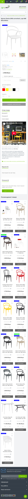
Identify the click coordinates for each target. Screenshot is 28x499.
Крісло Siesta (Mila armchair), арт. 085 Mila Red (20, 286)
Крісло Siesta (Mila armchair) (9, 161)
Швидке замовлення (14, 104)
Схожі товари (5, 119)
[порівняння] (12, 204)
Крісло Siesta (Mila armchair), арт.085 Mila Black (20, 319)
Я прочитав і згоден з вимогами (13, 478)
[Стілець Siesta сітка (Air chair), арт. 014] (7, 209)
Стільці (4, 15)
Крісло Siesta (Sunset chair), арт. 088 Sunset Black (7, 352)
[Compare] (25, 61)
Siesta (8, 65)
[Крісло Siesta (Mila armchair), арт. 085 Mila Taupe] (20, 209)
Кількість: (4, 94)
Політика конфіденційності (12, 478)
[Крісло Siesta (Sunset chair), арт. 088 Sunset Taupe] (20, 342)
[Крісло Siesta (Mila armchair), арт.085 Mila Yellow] (7, 309)
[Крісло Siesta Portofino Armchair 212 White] (7, 441)
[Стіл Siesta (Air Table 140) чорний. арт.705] (20, 408)
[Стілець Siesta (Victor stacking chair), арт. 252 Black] (7, 276)
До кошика (14, 100)
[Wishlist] (21, 61)
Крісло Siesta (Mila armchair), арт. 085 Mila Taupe (20, 220)
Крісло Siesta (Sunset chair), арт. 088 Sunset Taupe (20, 352)
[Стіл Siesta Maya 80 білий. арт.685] (7, 408)
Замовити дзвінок (22, 7)
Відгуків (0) (4, 113)
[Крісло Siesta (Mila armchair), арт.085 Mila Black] (20, 309)
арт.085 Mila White (21, 161)
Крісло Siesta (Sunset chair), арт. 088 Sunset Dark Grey (7, 385)
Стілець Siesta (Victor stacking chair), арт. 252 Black (7, 286)
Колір (3, 87)
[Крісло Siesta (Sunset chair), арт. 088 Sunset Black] (7, 342)
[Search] (25, 12)
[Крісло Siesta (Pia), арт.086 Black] (20, 375)
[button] (11, 4)
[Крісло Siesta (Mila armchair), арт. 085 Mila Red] (20, 276)
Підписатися (22, 476)
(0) (13, 61)
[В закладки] (12, 202)
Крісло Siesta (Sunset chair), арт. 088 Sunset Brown (7, 253)
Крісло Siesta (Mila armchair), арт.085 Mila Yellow (7, 319)
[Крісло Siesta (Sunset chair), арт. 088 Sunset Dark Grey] (7, 375)
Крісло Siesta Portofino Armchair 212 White (7, 452)
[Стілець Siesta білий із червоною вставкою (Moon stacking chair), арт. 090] (20, 243)
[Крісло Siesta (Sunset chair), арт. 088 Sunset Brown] (7, 243)
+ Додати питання (7, 191)
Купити (22, 80)
